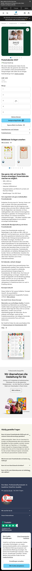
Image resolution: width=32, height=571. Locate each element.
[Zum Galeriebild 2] (13, 58)
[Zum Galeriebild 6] (21, 58)
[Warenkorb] (29, 13)
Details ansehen (19, 73)
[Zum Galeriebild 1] (11, 58)
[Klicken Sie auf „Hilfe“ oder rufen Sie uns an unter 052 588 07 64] (25, 13)
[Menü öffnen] (3, 13)
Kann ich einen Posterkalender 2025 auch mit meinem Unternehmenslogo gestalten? (15, 435)
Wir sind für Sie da (6, 510)
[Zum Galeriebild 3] (15, 58)
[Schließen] (30, 1)
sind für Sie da (8, 490)
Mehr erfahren (11, 297)
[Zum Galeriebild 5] (19, 58)
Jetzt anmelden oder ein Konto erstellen (15, 19)
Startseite (3, 23)
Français (16, 8)
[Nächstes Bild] (30, 18)
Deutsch (5, 8)
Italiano (26, 8)
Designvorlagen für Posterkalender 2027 (15, 325)
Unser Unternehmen (7, 515)
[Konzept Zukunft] (12, 63)
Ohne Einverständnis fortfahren (23, 537)
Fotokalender (23, 23)
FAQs (2, 328)
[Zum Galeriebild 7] (22, 168)
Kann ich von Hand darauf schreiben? (12, 465)
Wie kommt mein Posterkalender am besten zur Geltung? (15, 459)
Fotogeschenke (13, 23)
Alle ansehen (5, 142)
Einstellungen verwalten (16, 561)
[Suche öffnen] (7, 13)
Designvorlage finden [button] (14, 120)
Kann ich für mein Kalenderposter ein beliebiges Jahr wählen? (15, 471)
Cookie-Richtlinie (8, 557)
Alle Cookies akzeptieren (16, 566)
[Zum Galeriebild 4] (17, 58)
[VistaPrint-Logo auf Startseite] (16, 13)
